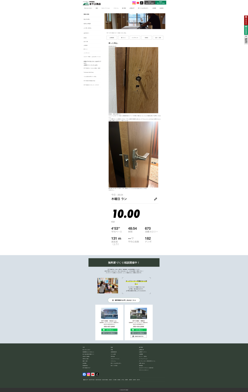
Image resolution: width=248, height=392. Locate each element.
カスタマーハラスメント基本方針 (146, 367)
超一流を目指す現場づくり (88, 354)
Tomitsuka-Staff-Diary (89, 72)
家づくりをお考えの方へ (116, 363)
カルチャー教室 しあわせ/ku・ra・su (92, 56)
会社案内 (84, 363)
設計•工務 (86, 41)
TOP (107, 32)
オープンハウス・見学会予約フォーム (147, 361)
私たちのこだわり (86, 349)
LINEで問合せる (109, 329)
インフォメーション (143, 358)
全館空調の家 (114, 352)
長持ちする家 (85, 358)
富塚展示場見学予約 (139, 336)
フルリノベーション (115, 358)
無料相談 (141, 365)
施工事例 (141, 347)
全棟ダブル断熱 (86, 356)
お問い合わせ (142, 363)
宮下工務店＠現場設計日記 (89, 80)
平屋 (112, 349)
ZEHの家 (113, 356)
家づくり (123, 37)
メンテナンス (135, 37)
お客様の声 (141, 349)
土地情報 (141, 354)
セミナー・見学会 (143, 356)
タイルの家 (113, 354)
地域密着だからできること (88, 352)
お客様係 (112, 37)
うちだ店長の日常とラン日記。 (90, 76)
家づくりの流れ (114, 365)
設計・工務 (158, 37)
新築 (112, 347)
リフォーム (113, 361)
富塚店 (146, 37)
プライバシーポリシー (144, 370)
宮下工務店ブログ (113, 32)
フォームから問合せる (110, 333)
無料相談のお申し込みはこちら (125, 300)
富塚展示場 (85, 365)
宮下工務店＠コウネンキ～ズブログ (91, 85)
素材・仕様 (85, 361)
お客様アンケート (143, 352)
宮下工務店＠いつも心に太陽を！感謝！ (92, 68)
